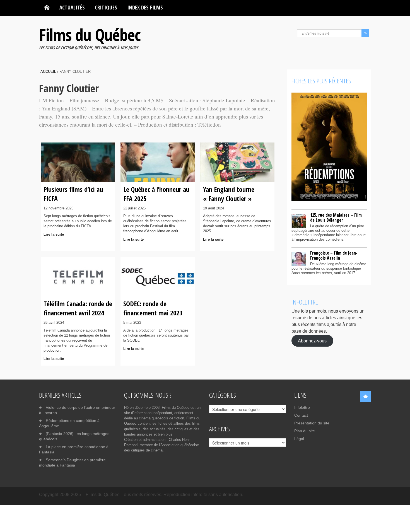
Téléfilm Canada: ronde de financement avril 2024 (78, 308)
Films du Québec (90, 34)
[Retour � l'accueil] (46, 7)
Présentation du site (311, 423)
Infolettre (302, 407)
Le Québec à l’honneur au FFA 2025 (156, 194)
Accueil (48, 71)
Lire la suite (54, 234)
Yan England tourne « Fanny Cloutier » (228, 194)
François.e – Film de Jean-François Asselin (334, 255)
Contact (301, 415)
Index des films (145, 7)
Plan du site (304, 431)
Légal (299, 438)
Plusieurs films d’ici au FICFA (73, 194)
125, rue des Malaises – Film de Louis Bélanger (336, 217)
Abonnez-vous (312, 340)
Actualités (72, 7)
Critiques (106, 7)
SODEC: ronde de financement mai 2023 (152, 308)
